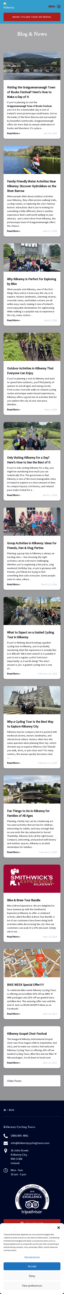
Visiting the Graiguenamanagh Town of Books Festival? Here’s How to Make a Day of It (31, 92)
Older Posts (14, 1081)
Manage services (32, 1257)
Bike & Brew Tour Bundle (23, 900)
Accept (32, 1266)
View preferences (32, 1285)
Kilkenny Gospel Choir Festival (27, 1034)
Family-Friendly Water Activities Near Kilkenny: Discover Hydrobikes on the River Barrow (31, 186)
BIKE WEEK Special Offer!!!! (25, 985)
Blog (12, 1109)
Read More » (13, 133)
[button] (58, 1227)
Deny (32, 1275)
